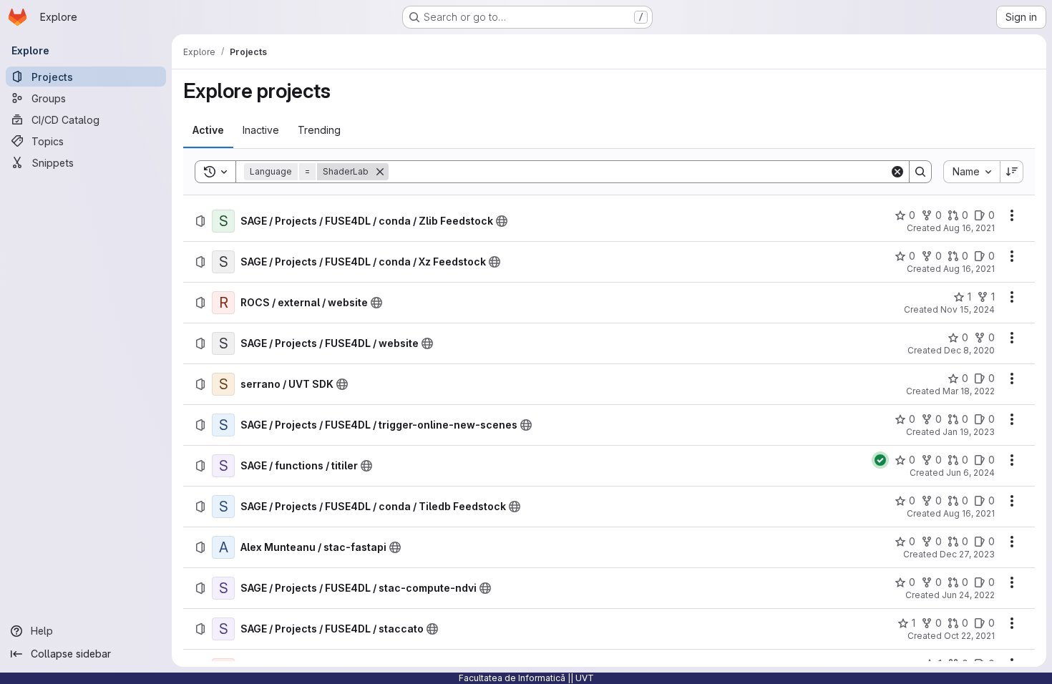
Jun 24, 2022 (968, 595)
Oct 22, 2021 (969, 635)
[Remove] (380, 171)
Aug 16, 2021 (969, 228)
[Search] (920, 171)
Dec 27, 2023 (967, 554)
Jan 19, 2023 (969, 431)
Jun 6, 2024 (970, 472)
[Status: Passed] (880, 460)
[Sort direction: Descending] (1011, 171)
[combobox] (971, 171)
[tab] (208, 130)
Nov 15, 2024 (967, 309)
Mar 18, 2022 (969, 391)
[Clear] (897, 171)
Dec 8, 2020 (969, 350)
